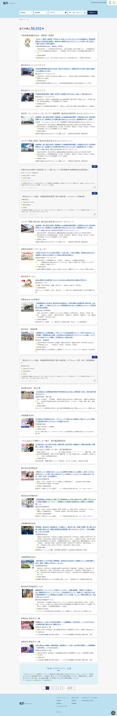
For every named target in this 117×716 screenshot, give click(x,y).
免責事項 (59, 703)
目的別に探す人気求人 (88, 700)
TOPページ (22, 19)
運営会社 (74, 700)
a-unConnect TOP (62, 706)
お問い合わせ (75, 697)
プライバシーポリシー (62, 697)
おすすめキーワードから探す (90, 697)
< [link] (43, 688)
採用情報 (74, 703)
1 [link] (47, 688)
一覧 (27, 19)
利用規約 (59, 700)
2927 (69, 688)
